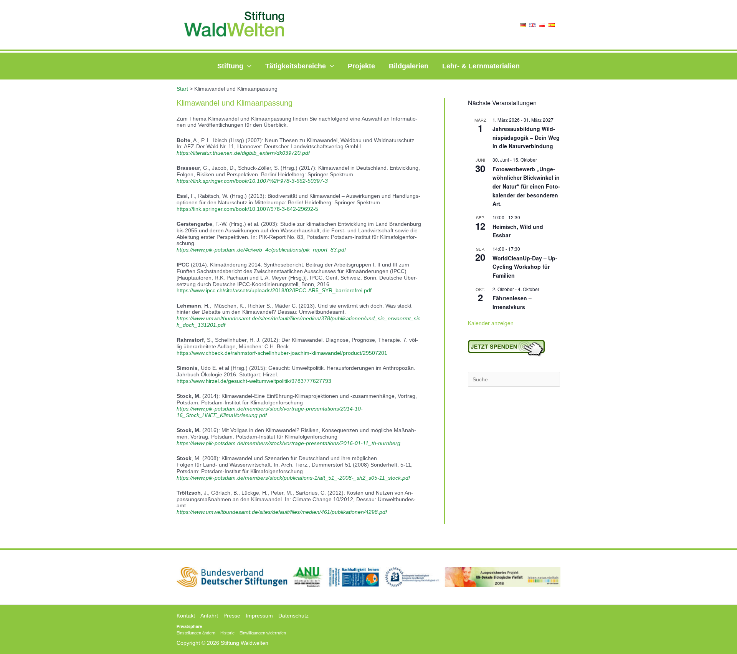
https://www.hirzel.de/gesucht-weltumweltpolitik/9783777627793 (254, 381)
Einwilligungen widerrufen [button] (263, 633)
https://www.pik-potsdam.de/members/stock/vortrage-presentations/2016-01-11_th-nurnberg (288, 443)
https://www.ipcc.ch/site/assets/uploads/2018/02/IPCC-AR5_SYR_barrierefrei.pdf (274, 290)
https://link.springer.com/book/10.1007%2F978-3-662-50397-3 (252, 181)
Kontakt (186, 616)
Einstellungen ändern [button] (196, 633)
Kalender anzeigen (491, 323)
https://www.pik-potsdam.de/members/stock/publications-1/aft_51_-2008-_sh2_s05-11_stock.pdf (293, 478)
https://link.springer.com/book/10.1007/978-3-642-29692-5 (247, 209)
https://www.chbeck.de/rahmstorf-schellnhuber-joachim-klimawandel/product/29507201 (282, 353)
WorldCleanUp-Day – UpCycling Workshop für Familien (524, 266)
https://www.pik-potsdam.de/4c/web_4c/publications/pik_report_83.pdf (261, 250)
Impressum (259, 616)
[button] (247, 66)
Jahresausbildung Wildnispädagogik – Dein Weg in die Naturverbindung (526, 137)
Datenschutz (293, 616)
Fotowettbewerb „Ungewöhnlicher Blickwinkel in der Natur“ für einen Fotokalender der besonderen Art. (526, 186)
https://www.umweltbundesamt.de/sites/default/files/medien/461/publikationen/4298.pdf (282, 512)
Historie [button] (227, 633)
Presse (231, 616)
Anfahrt (209, 616)
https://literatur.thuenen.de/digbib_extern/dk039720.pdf (243, 153)
